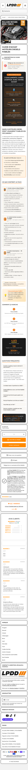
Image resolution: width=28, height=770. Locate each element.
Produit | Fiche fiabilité (8, 738)
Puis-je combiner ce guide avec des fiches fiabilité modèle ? (12, 409)
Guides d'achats (6, 649)
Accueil (4, 17)
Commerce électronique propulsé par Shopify (15, 756)
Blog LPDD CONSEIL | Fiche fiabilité (11, 744)
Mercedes (4, 643)
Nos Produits (5, 657)
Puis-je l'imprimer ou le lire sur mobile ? (13, 400)
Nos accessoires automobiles (9, 654)
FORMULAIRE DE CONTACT (9, 685)
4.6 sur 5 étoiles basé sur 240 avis (14, 506)
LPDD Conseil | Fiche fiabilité (13, 755)
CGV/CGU (22, 688)
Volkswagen (5, 635)
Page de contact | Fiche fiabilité (10, 736)
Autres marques (6, 652)
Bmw (3, 638)
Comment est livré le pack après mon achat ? (13, 395)
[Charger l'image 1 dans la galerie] (3, 42)
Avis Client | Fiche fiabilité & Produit (11, 746)
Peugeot (4, 627)
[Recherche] (2, 11)
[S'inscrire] (24, 700)
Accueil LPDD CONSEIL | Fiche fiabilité (12, 730)
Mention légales (14, 688)
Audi (3, 641)
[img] (6, 548)
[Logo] (14, 5)
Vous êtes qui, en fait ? (9, 404)
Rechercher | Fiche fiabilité (9, 741)
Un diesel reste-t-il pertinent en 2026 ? (13, 385)
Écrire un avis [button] (14, 535)
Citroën (4, 633)
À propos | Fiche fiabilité (8, 733)
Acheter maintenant (14, 445)
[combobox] (14, 11)
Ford (3, 646)
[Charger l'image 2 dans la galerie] (8, 41)
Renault (4, 630)
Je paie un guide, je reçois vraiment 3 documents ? (12, 366)
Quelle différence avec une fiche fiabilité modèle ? (13, 390)
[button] (25, 5)
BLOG (3, 660)
